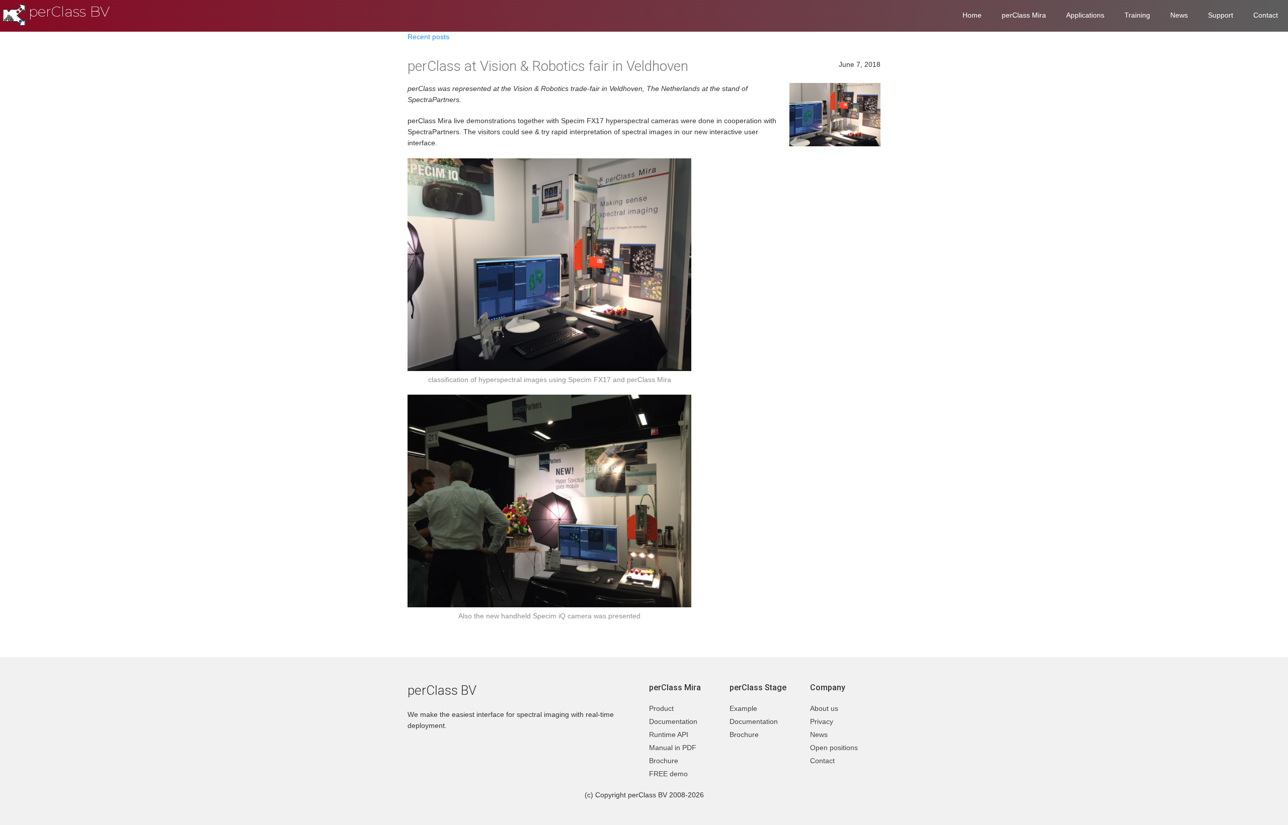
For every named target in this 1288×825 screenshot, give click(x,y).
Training (1137, 15)
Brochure (663, 761)
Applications (1085, 15)
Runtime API (668, 734)
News (1179, 15)
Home (972, 15)
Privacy (821, 721)
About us (824, 708)
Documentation (673, 721)
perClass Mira (1024, 15)
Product (661, 708)
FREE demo (668, 774)
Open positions (834, 748)
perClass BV (69, 11)
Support (1220, 15)
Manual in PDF (672, 748)
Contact (1265, 15)
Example (743, 708)
